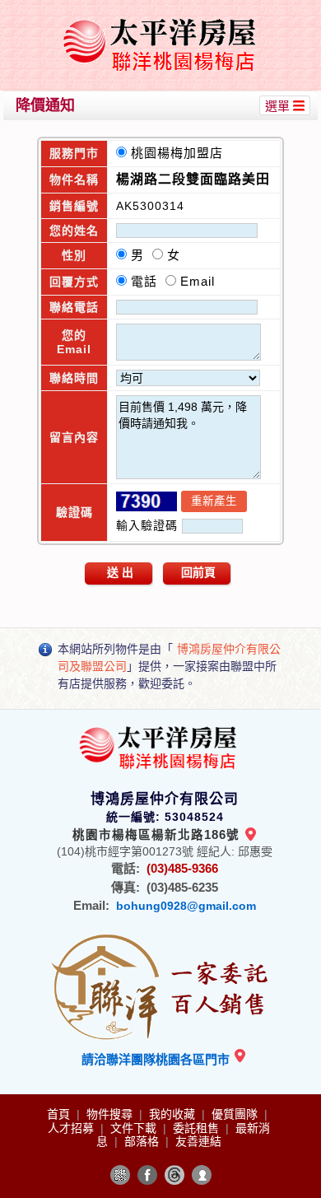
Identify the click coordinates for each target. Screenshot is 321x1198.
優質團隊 (236, 1114)
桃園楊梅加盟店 (181, 153)
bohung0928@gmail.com (186, 905)
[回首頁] (162, 19)
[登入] (202, 1175)
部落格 (143, 1141)
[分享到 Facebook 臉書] (147, 1175)
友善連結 (198, 1141)
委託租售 (197, 1128)
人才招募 (72, 1128)
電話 (148, 281)
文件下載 (135, 1128)
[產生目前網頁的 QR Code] (120, 1175)
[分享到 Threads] (174, 1175)
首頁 (60, 1114)
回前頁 (198, 572)
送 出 (120, 572)
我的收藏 (173, 1114)
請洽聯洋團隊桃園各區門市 (157, 1059)
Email (197, 281)
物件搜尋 (111, 1114)
